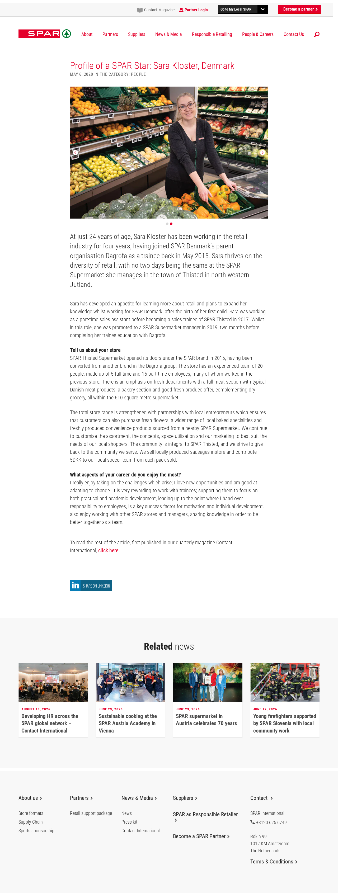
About (86, 34)
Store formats (30, 813)
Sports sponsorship (36, 830)
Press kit (129, 822)
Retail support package (91, 813)
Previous (75, 152)
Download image (262, 92)
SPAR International (44, 33)
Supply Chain (30, 822)
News (126, 813)
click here (108, 550)
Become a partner (299, 9)
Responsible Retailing (212, 34)
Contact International (140, 830)
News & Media (168, 34)
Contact (259, 798)
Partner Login (196, 9)
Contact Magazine (159, 9)
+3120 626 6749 (271, 822)
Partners (110, 34)
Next (262, 152)
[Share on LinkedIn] (91, 589)
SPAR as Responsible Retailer (205, 814)
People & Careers (258, 34)
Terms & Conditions (271, 861)
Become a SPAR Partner (199, 836)
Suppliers (136, 34)
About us (28, 798)
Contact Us (294, 34)
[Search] (317, 34)
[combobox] (243, 8)
